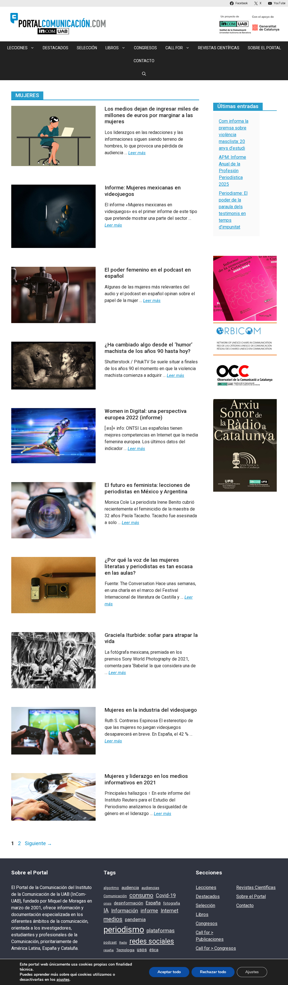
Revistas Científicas (218, 48)
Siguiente (38, 843)
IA (106, 910)
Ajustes (252, 972)
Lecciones (206, 887)
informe (149, 911)
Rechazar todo (213, 972)
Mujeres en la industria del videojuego (151, 710)
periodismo (124, 929)
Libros (202, 914)
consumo (141, 895)
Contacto (144, 61)
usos (142, 949)
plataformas (161, 931)
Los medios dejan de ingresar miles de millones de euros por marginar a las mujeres (152, 115)
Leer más (137, 152)
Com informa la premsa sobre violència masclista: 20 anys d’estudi (233, 134)
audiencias (150, 888)
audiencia (130, 887)
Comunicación (115, 896)
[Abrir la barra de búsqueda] (144, 73)
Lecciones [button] (17, 48)
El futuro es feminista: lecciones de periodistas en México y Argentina (147, 488)
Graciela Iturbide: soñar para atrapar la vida (151, 638)
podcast (110, 942)
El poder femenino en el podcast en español (148, 273)
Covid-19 (166, 895)
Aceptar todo (169, 972)
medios (113, 919)
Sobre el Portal (264, 48)
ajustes (63, 979)
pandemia (135, 919)
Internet (169, 911)
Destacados (55, 48)
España (153, 903)
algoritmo (111, 888)
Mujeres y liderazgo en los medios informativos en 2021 (146, 779)
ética (153, 949)
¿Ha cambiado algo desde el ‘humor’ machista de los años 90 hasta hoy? (148, 347)
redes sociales (151, 941)
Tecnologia (125, 950)
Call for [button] (174, 48)
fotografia (171, 903)
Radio (123, 942)
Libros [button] (112, 48)
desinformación (128, 903)
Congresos (145, 48)
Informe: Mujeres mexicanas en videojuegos (143, 190)
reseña (109, 950)
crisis (107, 903)
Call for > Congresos (216, 948)
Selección (87, 48)
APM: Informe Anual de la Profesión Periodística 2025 (232, 171)
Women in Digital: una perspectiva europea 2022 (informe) (145, 414)
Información (124, 911)
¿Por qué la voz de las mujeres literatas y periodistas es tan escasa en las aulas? (149, 566)
